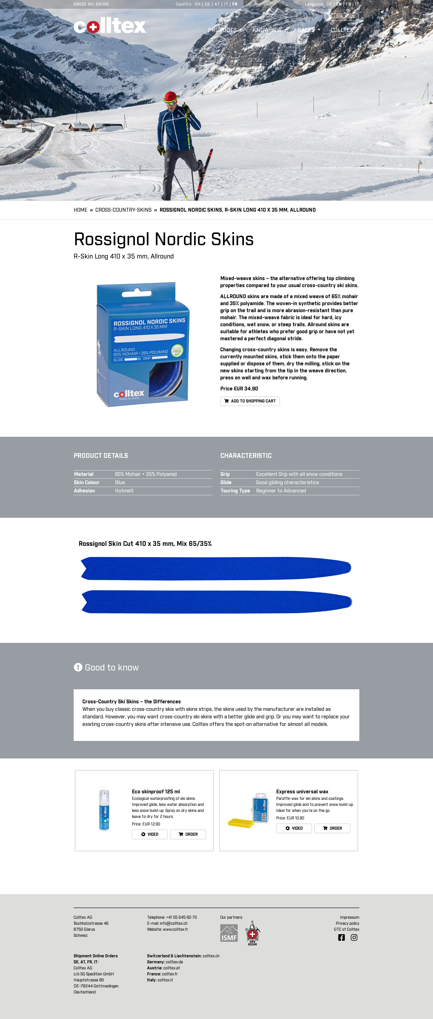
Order (191, 834)
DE (207, 4)
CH (198, 4)
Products (223, 30)
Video (152, 834)
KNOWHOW (268, 30)
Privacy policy (347, 923)
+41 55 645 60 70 (181, 917)
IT (226, 4)
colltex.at (171, 968)
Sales (307, 30)
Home (80, 210)
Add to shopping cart (253, 401)
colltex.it (165, 980)
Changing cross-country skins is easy (263, 349)
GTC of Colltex (346, 929)
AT (217, 4)
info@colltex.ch (173, 923)
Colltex (343, 30)
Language (314, 4)
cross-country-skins (123, 210)
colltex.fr (170, 974)
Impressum (349, 917)
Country (183, 4)
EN (339, 4)
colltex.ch (211, 956)
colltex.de (174, 962)
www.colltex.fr (175, 929)
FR (235, 4)
